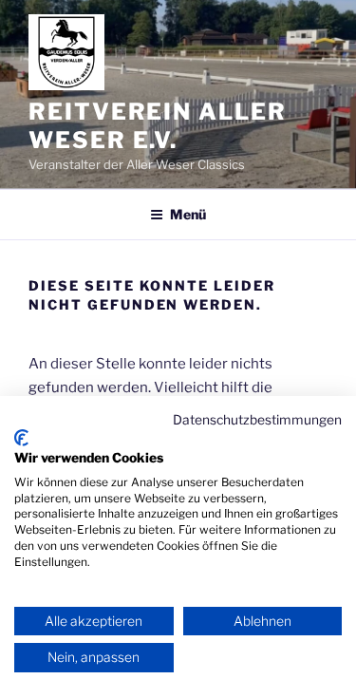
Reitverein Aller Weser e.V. (157, 126)
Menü (188, 214)
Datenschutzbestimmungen (257, 419)
